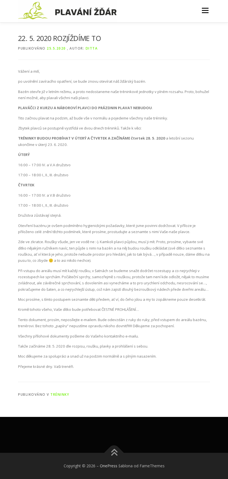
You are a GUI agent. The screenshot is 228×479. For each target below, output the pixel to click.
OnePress (108, 465)
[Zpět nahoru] (114, 453)
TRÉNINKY (59, 394)
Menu (205, 10)
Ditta (92, 48)
